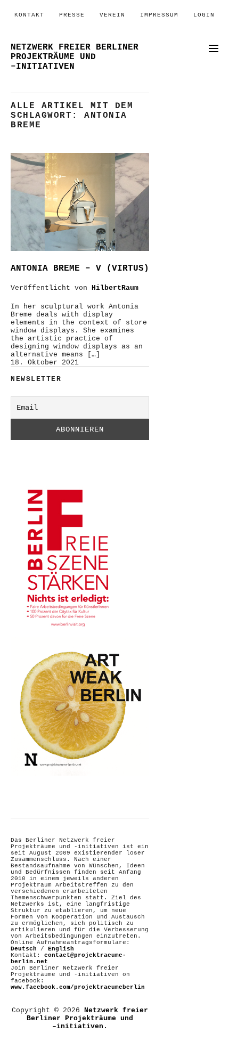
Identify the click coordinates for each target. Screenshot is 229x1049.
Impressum (159, 15)
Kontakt (29, 15)
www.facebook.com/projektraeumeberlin (78, 987)
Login (204, 15)
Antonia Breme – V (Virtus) (80, 268)
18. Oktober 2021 (45, 363)
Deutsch (24, 949)
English (61, 949)
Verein (112, 15)
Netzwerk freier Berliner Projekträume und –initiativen (74, 57)
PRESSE (72, 15)
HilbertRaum (115, 288)
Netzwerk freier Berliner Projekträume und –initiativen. (87, 1018)
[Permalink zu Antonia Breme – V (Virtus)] (80, 249)
